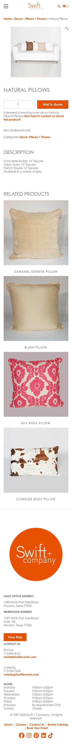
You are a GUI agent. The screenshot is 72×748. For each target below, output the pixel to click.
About (8, 724)
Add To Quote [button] (53, 104)
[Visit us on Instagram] (29, 735)
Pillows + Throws (35, 18)
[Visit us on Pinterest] (36, 735)
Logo (36, 6)
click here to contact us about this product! (34, 117)
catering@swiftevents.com (21, 674)
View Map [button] (15, 637)
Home (8, 18)
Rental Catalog (58, 724)
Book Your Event (37, 728)
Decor (18, 18)
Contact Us (37, 724)
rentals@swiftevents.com (20, 657)
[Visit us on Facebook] (21, 735)
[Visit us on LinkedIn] (43, 735)
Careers (21, 724)
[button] (59, 6)
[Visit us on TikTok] (50, 735)
